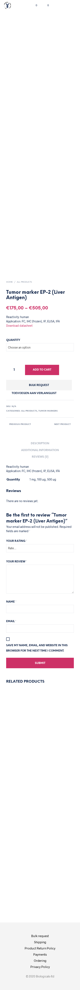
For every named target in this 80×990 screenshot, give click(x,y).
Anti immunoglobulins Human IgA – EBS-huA (61, 859)
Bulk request (39, 385)
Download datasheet (19, 325)
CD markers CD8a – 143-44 (18, 859)
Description (40, 443)
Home (9, 282)
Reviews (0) (40, 457)
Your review (16, 561)
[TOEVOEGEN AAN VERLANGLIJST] (16, 726)
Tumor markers (48, 411)
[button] (33, 5)
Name (11, 602)
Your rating (16, 541)
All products (24, 282)
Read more (19, 785)
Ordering (40, 960)
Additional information (40, 450)
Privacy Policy (40, 967)
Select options (56, 898)
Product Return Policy (40, 948)
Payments (40, 954)
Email (11, 621)
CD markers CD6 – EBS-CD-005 (18, 743)
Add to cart (42, 369)
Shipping (40, 942)
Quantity (13, 340)
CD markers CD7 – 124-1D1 (54, 741)
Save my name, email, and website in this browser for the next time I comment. (37, 648)
